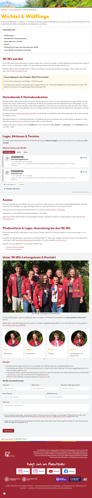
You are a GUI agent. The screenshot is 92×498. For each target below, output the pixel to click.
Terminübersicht (9, 152)
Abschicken (8, 431)
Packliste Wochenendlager (15, 247)
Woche (19, 152)
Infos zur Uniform (60, 240)
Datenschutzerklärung (45, 488)
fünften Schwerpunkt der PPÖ (26, 113)
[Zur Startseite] (10, 3)
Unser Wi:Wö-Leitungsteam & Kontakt (17, 50)
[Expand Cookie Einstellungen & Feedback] (4, 493)
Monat (26, 152)
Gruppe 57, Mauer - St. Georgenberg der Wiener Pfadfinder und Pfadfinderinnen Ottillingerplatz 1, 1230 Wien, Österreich (43, 164)
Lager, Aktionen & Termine (13, 41)
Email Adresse (7, 393)
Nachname (35, 385)
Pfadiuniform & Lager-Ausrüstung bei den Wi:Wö (21, 47)
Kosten (6, 44)
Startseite (4, 10)
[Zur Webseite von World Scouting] (61, 479)
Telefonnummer (52, 393)
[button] (85, 3)
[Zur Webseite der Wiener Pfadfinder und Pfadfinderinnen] (30, 479)
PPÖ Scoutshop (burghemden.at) (24, 240)
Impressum (32, 488)
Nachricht (6, 402)
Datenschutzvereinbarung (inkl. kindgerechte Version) (48, 416)
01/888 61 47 (10, 377)
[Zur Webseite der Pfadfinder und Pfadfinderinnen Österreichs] (12, 479)
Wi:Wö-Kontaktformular (18, 71)
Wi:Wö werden (9, 35)
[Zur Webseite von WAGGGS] (75, 479)
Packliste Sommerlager (14, 249)
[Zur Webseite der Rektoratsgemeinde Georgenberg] (85, 479)
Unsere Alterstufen (15, 10)
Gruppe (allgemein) (10, 184)
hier (68, 65)
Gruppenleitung (43, 377)
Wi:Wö (22, 184)
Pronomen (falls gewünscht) (70, 385)
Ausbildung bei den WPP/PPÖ (15, 325)
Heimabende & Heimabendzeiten (15, 38)
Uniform (20, 121)
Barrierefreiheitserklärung (63, 488)
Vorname (6, 385)
